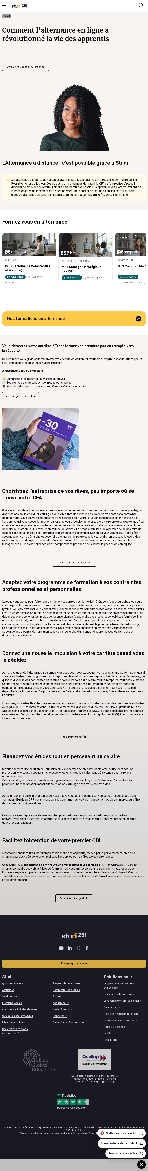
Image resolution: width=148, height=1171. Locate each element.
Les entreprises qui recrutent (74, 562)
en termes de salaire (60, 529)
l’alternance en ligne (34, 194)
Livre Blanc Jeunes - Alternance (25, 66)
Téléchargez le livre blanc (21, 396)
